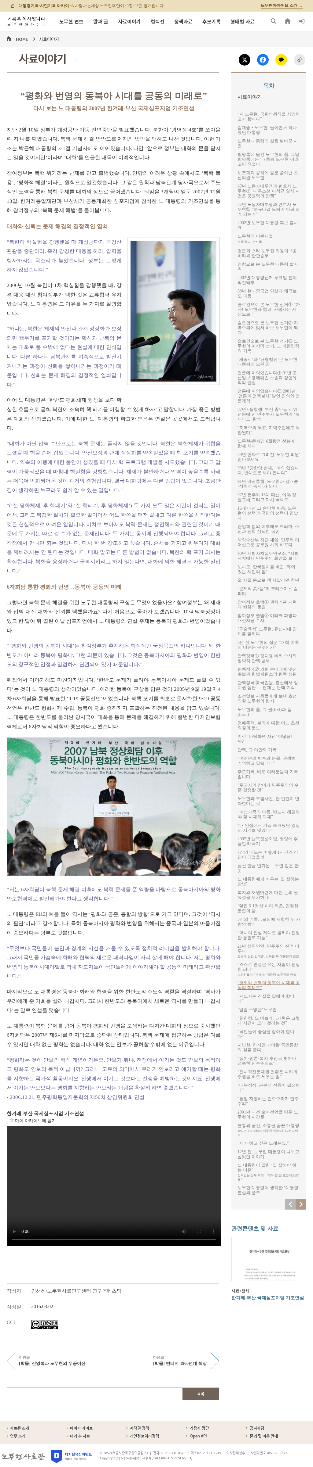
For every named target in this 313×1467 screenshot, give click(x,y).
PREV (290, 1204)
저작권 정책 (139, 1428)
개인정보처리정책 (144, 1436)
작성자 (14, 1290)
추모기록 (211, 21)
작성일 (14, 1306)
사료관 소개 (19, 1428)
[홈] (288, 21)
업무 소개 (18, 1436)
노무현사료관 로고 (23, 1456)
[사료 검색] (273, 21)
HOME (22, 38)
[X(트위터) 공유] (244, 60)
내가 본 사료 (80, 1436)
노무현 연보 (71, 21)
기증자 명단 (199, 1428)
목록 (200, 1394)
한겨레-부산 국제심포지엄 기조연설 (45, 1113)
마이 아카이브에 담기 (12, 1120)
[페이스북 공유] (263, 60)
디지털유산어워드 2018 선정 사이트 (71, 1456)
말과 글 (100, 21)
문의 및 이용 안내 (264, 1436)
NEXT (301, 1204)
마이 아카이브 (81, 1428)
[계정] (302, 21)
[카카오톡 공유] (281, 60)
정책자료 (183, 21)
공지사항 (257, 1428)
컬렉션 (157, 21)
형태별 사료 (242, 21)
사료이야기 (129, 21)
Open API (198, 1436)
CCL (12, 1322)
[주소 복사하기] (299, 60)
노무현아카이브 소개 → (282, 5)
